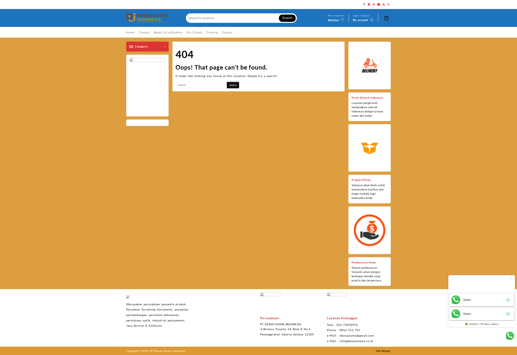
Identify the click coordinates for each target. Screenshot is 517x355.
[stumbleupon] (383, 4)
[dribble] (388, 4)
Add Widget (383, 351)
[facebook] (364, 4)
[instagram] (373, 4)
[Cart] (386, 18)
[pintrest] (369, 4)
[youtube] (378, 4)
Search (287, 18)
